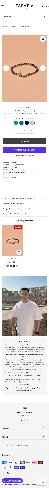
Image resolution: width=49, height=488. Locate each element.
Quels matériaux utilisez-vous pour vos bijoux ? (19, 198)
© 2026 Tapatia (7, 484)
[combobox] (24, 17)
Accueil (4, 26)
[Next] (43, 68)
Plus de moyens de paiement (24, 155)
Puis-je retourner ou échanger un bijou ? (16, 209)
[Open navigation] (7, 6)
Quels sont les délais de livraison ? (14, 214)
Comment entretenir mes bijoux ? (14, 204)
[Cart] (47, 6)
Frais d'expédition (21, 114)
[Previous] (6, 68)
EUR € (7, 455)
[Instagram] (8, 473)
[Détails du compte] (43, 6)
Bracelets (13, 26)
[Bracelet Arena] (12, 240)
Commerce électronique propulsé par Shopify (29, 484)
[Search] (44, 17)
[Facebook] (3, 473)
